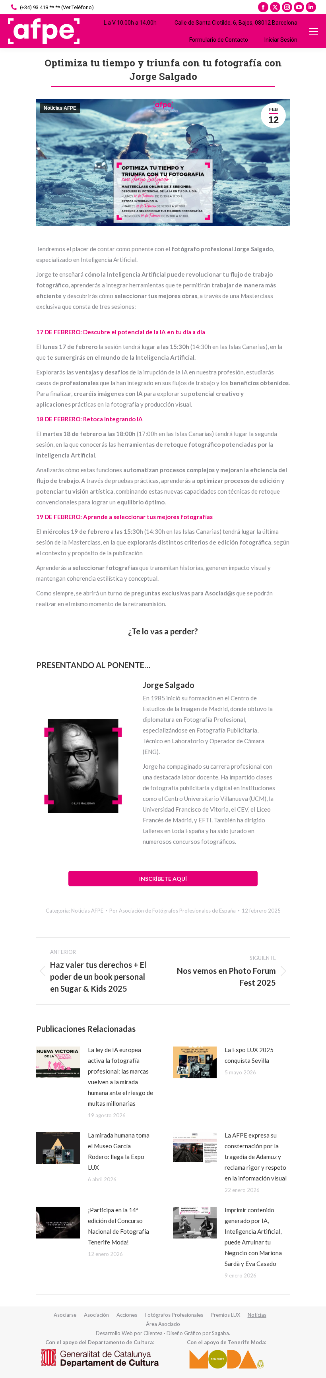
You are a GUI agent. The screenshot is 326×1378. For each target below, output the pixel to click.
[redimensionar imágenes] (58, 1062)
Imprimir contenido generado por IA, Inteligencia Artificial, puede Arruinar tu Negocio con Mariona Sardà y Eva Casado (253, 1236)
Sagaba (220, 1333)
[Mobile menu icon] (313, 31)
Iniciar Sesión (280, 40)
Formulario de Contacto (218, 40)
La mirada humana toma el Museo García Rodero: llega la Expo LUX (118, 1151)
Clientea (153, 1333)
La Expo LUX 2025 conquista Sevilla (249, 1055)
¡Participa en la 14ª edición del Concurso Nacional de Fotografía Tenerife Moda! (118, 1226)
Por (172, 910)
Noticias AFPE (60, 108)
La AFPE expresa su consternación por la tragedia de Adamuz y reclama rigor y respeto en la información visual (256, 1157)
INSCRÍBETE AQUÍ (163, 878)
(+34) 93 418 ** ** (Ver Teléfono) (57, 7)
